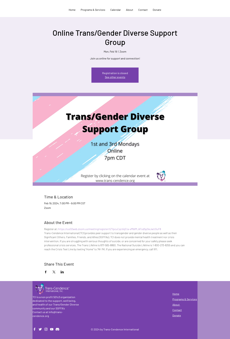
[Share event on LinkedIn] (62, 272)
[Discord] (57, 329)
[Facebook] (34, 329)
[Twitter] (40, 329)
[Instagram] (46, 329)
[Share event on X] (54, 272)
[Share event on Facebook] (45, 272)
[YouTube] (52, 329)
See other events (115, 77)
